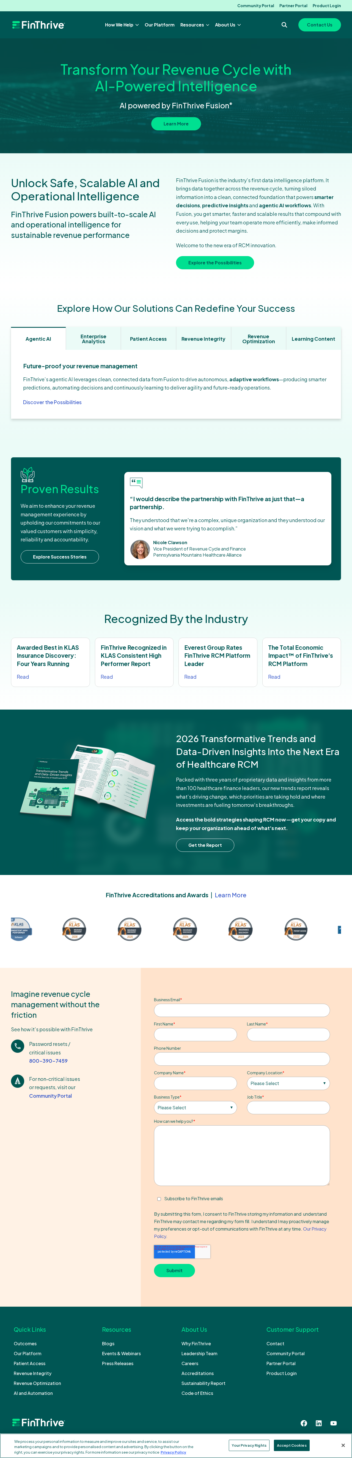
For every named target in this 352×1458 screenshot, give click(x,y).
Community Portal (50, 1095)
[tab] (38, 338)
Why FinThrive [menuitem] (196, 1343)
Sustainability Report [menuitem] (204, 1383)
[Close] (343, 1445)
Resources (192, 25)
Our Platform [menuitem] (27, 1353)
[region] (176, 1445)
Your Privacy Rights (249, 1445)
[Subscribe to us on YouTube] (333, 1423)
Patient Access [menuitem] (29, 1363)
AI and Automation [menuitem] (33, 1393)
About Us (225, 25)
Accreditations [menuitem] (198, 1373)
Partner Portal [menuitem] (293, 5)
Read (23, 676)
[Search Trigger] (284, 24)
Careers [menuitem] (190, 1363)
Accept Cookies (292, 1445)
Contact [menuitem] (275, 1343)
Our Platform (160, 25)
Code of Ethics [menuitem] (197, 1393)
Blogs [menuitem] (108, 1343)
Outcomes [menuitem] (25, 1343)
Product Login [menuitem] (327, 5)
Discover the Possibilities (52, 402)
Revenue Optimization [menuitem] (37, 1383)
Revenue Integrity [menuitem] (32, 1373)
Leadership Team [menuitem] (199, 1353)
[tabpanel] (176, 384)
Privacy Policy (173, 1452)
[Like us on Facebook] (303, 1423)
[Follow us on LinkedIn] (318, 1423)
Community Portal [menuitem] (255, 5)
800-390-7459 (48, 1060)
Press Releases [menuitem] (117, 1363)
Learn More (176, 124)
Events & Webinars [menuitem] (121, 1353)
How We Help (119, 25)
